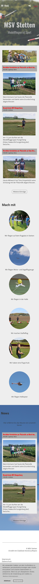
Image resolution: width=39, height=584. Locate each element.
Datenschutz (7, 561)
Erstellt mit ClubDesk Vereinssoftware (23, 551)
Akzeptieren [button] (18, 581)
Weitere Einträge (19, 192)
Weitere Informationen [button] (10, 576)
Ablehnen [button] (7, 581)
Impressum (6, 559)
